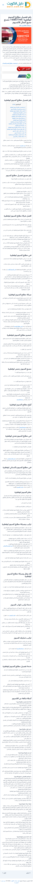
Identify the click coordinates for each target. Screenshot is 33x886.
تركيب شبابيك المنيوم (20, 133)
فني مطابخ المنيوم (18, 326)
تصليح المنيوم (23, 427)
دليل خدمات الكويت (15, 881)
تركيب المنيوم (20, 487)
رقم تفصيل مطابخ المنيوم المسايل (10, 63)
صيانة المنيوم (20, 399)
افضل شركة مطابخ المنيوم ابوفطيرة (18, 111)
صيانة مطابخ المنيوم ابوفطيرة (19, 115)
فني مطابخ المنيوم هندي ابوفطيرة (18, 122)
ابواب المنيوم (12, 615)
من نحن (3, 881)
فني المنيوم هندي (11, 459)
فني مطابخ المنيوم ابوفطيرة (19, 113)
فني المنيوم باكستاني (8, 546)
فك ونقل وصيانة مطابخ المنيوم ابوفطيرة (16, 129)
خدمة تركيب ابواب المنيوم (19, 131)
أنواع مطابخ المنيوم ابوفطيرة (19, 120)
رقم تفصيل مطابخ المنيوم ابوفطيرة (18, 107)
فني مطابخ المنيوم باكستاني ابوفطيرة (17, 124)
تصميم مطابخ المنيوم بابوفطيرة (19, 116)
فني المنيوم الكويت (11, 269)
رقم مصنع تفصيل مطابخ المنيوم (18, 109)
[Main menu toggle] (3, 4)
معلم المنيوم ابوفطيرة (20, 125)
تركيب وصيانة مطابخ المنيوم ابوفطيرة (17, 127)
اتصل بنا (16, 883)
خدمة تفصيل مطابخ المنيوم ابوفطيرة (17, 135)
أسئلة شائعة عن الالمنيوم (19, 136)
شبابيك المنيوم (20, 648)
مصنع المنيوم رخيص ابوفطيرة (19, 118)
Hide (14, 104)
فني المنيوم (22, 145)
